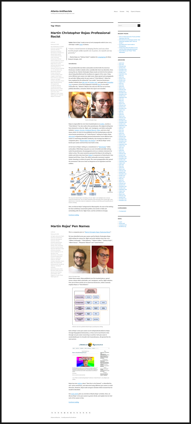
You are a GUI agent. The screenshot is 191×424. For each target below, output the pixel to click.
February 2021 (122, 117)
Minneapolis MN (55, 84)
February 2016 (122, 195)
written (80, 383)
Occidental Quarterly (56, 87)
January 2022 (122, 106)
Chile (52, 57)
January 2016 (122, 197)
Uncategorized (122, 211)
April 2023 (121, 86)
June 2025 (121, 64)
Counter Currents (55, 247)
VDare (98, 130)
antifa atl (53, 42)
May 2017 (121, 178)
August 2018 (122, 163)
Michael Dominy (58, 82)
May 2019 (121, 149)
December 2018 (122, 156)
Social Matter (54, 273)
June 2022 (121, 99)
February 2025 (122, 66)
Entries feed (122, 223)
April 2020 (121, 133)
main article (74, 394)
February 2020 (122, 136)
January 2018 (122, 172)
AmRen (102, 124)
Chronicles (56, 57)
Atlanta (52, 54)
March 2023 (122, 88)
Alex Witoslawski (55, 46)
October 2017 (93, 82)
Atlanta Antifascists (61, 11)
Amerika (53, 242)
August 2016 (122, 191)
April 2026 (121, 63)
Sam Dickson (59, 90)
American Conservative (56, 48)
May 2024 (121, 75)
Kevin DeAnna (54, 77)
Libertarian (58, 80)
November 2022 (123, 94)
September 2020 (123, 125)
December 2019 (122, 139)
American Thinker (55, 240)
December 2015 (122, 199)
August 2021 (122, 110)
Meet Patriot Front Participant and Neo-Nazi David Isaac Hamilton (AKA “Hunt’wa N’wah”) (129, 41)
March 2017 (122, 181)
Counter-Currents (80, 130)
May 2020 (121, 131)
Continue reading (74, 215)
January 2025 (122, 67)
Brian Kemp (58, 54)
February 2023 (122, 89)
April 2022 (121, 102)
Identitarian (102, 147)
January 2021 (122, 119)
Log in (120, 222)
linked (90, 155)
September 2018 (123, 161)
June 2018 (121, 164)
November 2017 (122, 174)
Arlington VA (60, 52)
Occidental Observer (90, 130)
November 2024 (123, 71)
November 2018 (122, 158)
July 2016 (85, 82)
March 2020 (122, 135)
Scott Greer (53, 91)
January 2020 (122, 138)
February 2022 (122, 105)
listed (99, 84)
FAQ (127, 11)
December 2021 (122, 108)
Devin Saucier (58, 62)
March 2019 (122, 152)
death (81, 44)
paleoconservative (55, 88)
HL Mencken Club (57, 69)
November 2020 (123, 122)
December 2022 (123, 92)
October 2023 (122, 80)
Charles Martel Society (56, 55)
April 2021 (121, 114)
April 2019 (121, 150)
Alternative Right (60, 236)
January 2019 (122, 155)
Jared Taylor (58, 76)
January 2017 (122, 184)
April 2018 (121, 167)
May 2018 (121, 166)
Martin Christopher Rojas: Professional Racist (97, 232)
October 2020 (122, 124)
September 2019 (123, 144)
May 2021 (121, 113)
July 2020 (121, 128)
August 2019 (122, 145)
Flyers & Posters (135, 11)
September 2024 (123, 74)
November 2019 (123, 141)
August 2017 (122, 177)
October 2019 (122, 142)
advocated (72, 136)
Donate (122, 11)
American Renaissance (56, 239)
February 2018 (122, 170)
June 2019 (121, 147)
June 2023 (121, 85)
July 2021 (121, 111)
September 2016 (123, 189)
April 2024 (121, 77)
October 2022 (122, 96)
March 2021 (122, 116)
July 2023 (121, 83)
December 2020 (123, 120)
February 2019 (122, 153)
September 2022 (123, 97)
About (116, 11)
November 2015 (122, 200)
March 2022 (122, 103)
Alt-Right (61, 46)
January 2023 (122, 91)
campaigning (102, 57)
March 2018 (122, 169)
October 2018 (122, 160)
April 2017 (121, 180)
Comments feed (123, 225)
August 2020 (122, 127)
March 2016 (122, 194)
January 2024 (122, 78)
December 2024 (123, 69)
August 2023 (122, 81)
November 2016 (123, 186)
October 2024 (122, 72)
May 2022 (121, 100)
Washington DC (54, 94)
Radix (57, 270)
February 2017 (122, 183)
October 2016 (122, 188)
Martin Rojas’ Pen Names (87, 140)
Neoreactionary (54, 264)
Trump (57, 93)
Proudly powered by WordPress (68, 417)
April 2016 (121, 192)
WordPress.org (122, 226)
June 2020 (121, 130)
